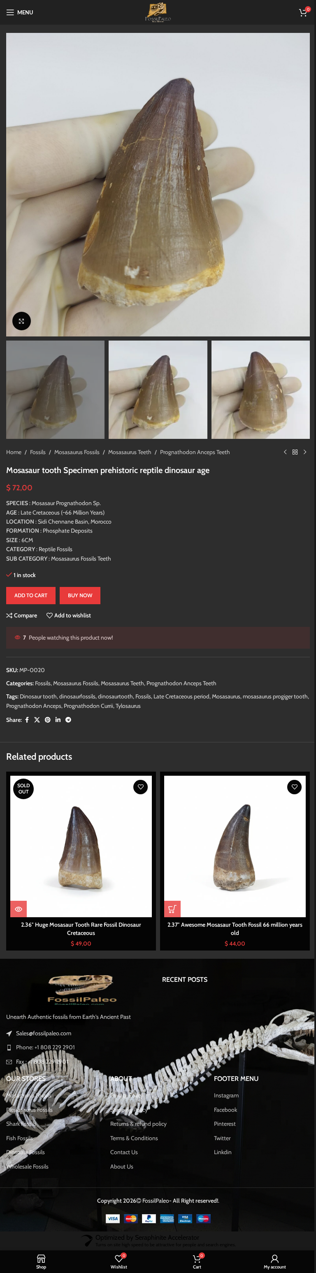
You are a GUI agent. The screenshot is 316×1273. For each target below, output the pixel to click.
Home (13, 444)
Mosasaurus (226, 688)
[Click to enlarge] (21, 315)
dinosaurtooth (115, 688)
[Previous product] (279, 444)
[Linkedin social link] (58, 711)
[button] (14, 182)
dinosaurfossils (77, 688)
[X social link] (37, 711)
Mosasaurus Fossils (77, 444)
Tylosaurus (144, 697)
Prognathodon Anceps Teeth (195, 444)
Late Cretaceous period (181, 688)
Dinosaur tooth (38, 688)
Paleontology (173, 1107)
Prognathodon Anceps (50, 697)
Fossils (38, 444)
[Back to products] (289, 444)
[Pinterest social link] (47, 711)
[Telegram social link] (68, 711)
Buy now (80, 587)
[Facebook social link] (27, 711)
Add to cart (30, 587)
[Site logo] (155, 11)
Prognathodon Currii (105, 697)
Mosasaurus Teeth (129, 444)
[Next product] (299, 444)
